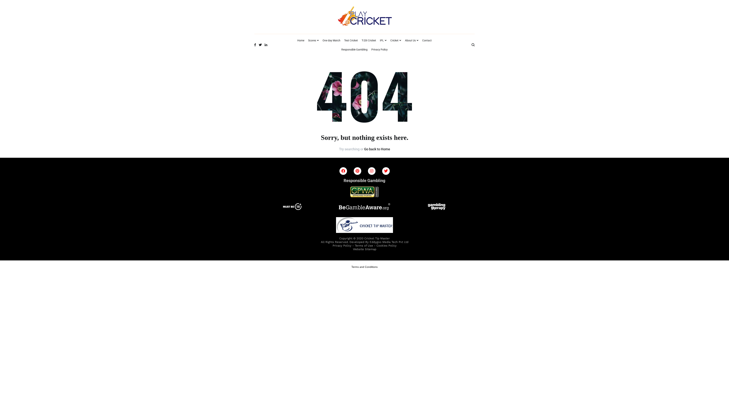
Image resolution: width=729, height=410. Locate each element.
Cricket (394, 40)
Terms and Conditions (364, 266)
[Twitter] (386, 171)
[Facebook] (343, 171)
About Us (410, 40)
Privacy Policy (379, 49)
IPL (382, 40)
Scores (312, 40)
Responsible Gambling (354, 49)
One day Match (331, 40)
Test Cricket (351, 40)
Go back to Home (377, 149)
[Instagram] (372, 171)
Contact (427, 40)
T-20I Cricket (369, 40)
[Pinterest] (357, 171)
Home (300, 40)
